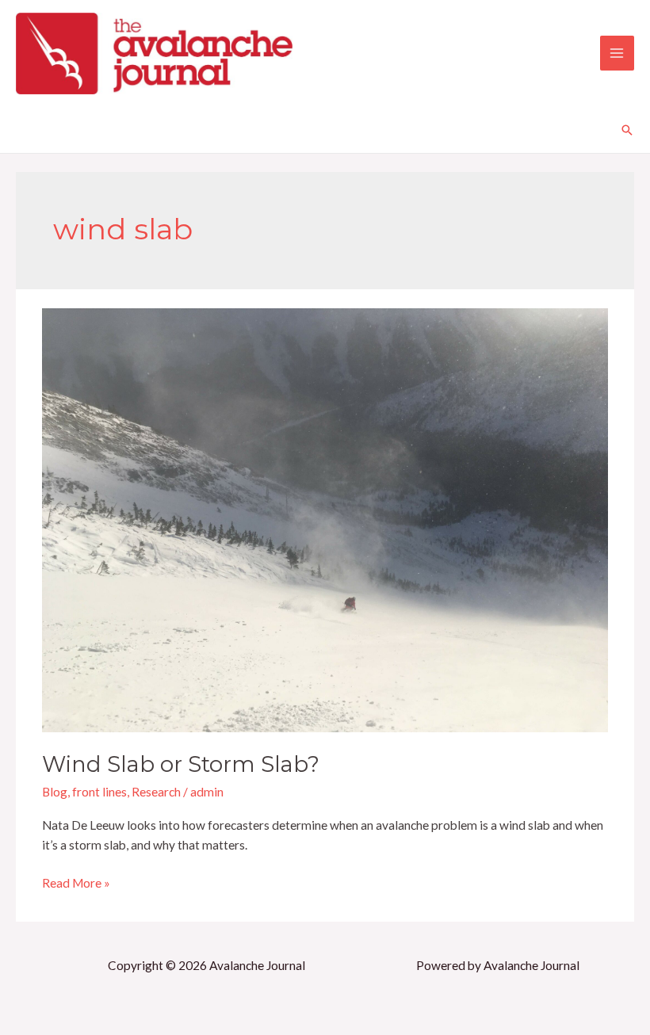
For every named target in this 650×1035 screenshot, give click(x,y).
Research (156, 792)
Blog (54, 792)
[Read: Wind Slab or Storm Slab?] (325, 518)
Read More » (76, 881)
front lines (99, 792)
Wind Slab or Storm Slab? (180, 764)
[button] (627, 130)
